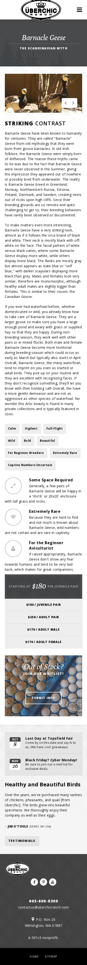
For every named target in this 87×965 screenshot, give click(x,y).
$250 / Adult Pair (43, 617)
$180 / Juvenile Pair (43, 605)
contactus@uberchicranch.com (43, 907)
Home (34, 956)
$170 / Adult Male (43, 629)
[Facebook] (34, 882)
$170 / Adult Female (43, 642)
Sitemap (51, 956)
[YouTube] (52, 882)
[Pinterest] (43, 882)
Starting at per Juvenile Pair (43, 585)
